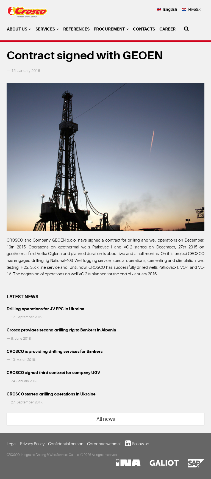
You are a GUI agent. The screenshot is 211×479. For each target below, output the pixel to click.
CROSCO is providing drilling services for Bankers (54, 351)
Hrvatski (194, 9)
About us (17, 29)
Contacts (144, 29)
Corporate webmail (104, 443)
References (76, 29)
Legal (11, 443)
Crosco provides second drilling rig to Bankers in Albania (61, 330)
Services (45, 29)
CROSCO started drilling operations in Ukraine (51, 394)
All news (105, 419)
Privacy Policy (32, 443)
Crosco (27, 14)
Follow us (140, 443)
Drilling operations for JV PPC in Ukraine (45, 308)
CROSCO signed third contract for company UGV (53, 372)
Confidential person (66, 443)
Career (167, 29)
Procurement (110, 29)
